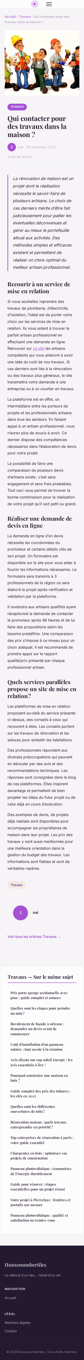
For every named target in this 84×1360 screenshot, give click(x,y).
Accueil (10, 16)
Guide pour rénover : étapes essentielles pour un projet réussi (37, 1186)
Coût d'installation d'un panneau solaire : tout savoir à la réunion (36, 1047)
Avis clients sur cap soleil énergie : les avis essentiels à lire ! (41, 1062)
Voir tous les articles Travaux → (34, 936)
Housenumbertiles (25, 1264)
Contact (11, 1331)
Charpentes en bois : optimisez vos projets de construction (38, 1155)
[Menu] (49, 4)
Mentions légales (17, 1323)
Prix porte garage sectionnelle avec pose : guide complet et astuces (38, 995)
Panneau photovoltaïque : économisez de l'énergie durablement (40, 1171)
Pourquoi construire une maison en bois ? (39, 1078)
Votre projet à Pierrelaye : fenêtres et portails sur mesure (40, 1202)
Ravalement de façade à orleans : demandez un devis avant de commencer (37, 1028)
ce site (38, 348)
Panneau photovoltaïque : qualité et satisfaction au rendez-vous (39, 1217)
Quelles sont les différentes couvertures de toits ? (32, 1109)
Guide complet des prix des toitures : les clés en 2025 (40, 1093)
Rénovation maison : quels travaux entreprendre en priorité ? (38, 1124)
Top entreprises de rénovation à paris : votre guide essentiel (42, 1140)
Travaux (25, 16)
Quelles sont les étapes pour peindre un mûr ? (40, 1010)
